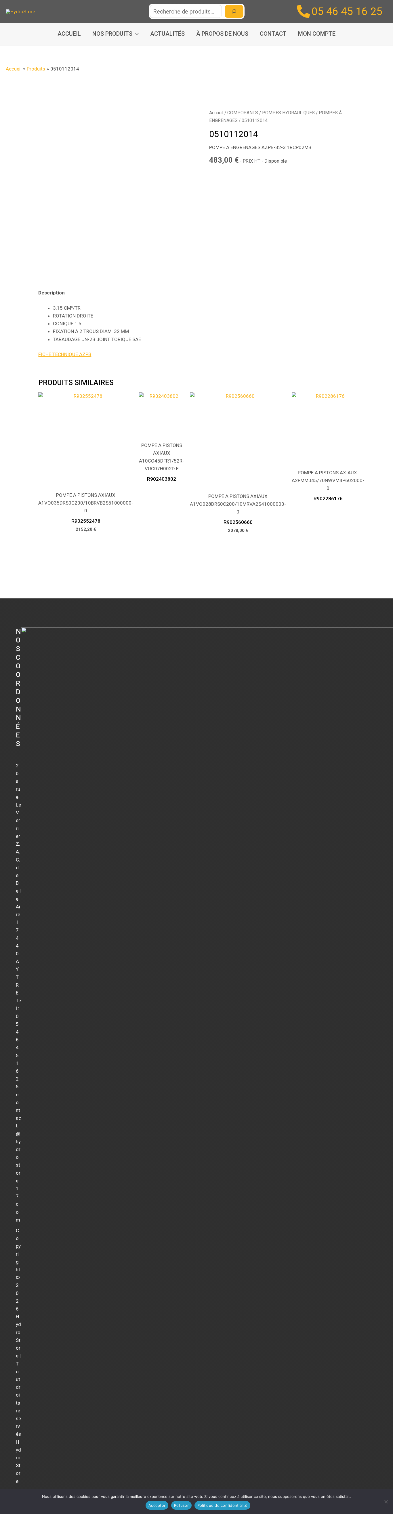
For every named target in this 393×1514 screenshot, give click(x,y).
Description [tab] (51, 293)
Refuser (181, 1505)
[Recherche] (234, 11)
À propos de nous (222, 33)
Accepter (156, 1505)
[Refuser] (386, 1502)
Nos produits (112, 33)
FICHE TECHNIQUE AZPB (64, 354)
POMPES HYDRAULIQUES (288, 112)
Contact (273, 33)
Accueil (69, 33)
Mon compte (316, 33)
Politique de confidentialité (222, 1505)
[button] (135, 34)
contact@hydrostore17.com (18, 1157)
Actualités (167, 33)
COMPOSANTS (242, 112)
